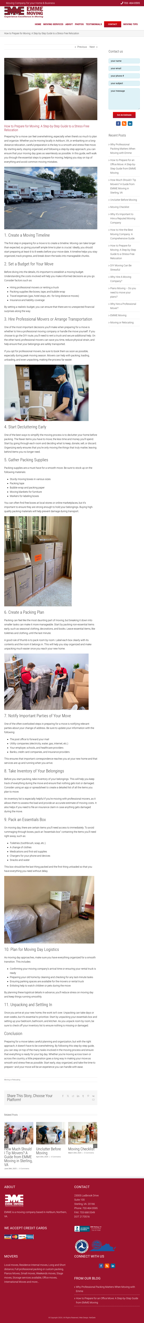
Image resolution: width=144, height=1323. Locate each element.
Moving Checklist (119, 206)
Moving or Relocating (12, 1080)
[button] (6, 1146)
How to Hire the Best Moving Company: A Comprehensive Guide (122, 234)
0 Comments (25, 1161)
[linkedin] (130, 123)
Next (92, 46)
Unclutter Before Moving (123, 199)
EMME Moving (118, 315)
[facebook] (118, 123)
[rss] (124, 123)
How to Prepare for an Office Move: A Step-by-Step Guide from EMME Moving (50, 1157)
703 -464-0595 (131, 3)
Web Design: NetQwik (87, 1318)
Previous (82, 46)
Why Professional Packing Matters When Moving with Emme (122, 148)
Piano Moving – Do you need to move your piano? (123, 292)
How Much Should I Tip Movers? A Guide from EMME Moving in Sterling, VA (82, 1157)
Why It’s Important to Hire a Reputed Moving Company (18, 1153)
